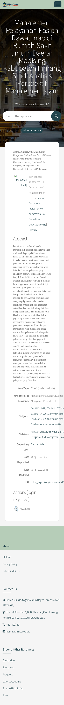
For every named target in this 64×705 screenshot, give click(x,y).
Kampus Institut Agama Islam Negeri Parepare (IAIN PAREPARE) (31, 602)
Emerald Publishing (13, 688)
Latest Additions (11, 571)
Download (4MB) (37, 224)
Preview (33, 229)
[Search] (56, 116)
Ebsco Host (8, 667)
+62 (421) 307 (13, 624)
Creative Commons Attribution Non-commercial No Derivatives (37, 208)
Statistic (7, 557)
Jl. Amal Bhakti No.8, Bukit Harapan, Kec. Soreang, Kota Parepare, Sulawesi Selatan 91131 (30, 614)
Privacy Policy (10, 564)
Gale (5, 695)
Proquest (7, 674)
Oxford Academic (12, 681)
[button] (16, 508)
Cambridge (9, 660)
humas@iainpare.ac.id (18, 631)
